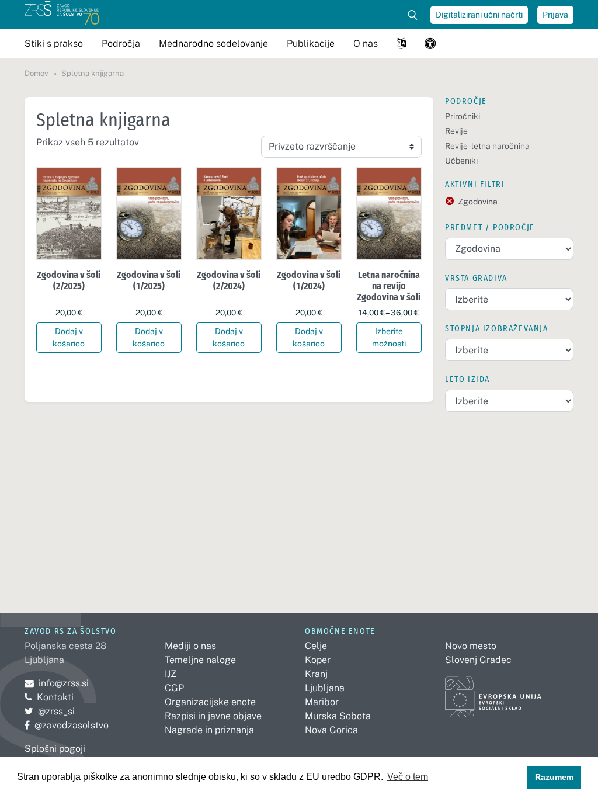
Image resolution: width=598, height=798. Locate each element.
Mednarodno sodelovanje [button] (213, 43)
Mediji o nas (190, 645)
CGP (174, 687)
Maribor (322, 701)
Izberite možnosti (389, 337)
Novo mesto (470, 645)
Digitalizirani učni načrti (479, 14)
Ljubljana (325, 687)
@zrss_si (50, 711)
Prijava (555, 14)
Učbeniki (461, 160)
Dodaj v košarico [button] (69, 337)
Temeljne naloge (200, 659)
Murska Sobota (338, 715)
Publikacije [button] (311, 43)
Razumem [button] (554, 777)
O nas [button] (365, 43)
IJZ (170, 673)
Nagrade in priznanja (209, 729)
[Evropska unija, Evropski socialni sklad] (493, 691)
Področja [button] (121, 43)
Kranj (316, 673)
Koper (318, 659)
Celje (316, 645)
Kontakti (55, 697)
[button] (401, 43)
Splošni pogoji (55, 748)
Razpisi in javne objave (213, 715)
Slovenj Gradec (478, 659)
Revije (456, 131)
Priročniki (462, 116)
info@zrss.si (57, 683)
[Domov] (62, 14)
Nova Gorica (331, 729)
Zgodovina (478, 201)
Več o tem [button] (407, 777)
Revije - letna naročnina (487, 146)
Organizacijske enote (210, 701)
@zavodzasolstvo (67, 725)
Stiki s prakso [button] (54, 43)
